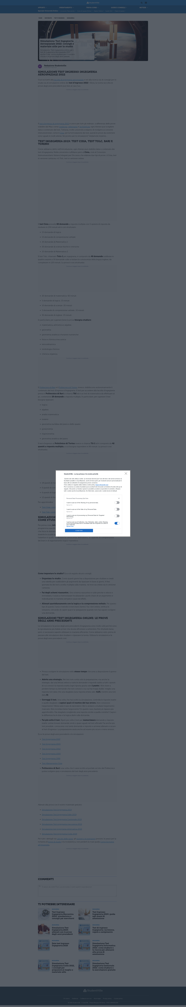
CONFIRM (79, 530)
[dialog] (93, 503)
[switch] (117, 502)
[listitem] (93, 498)
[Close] (126, 474)
